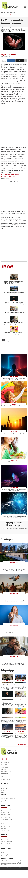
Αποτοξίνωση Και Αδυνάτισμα (8, 798)
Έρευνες (5, 12)
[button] (25, 7)
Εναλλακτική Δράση (5, 56)
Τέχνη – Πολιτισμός (5, 817)
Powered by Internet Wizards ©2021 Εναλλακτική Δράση (17, 867)
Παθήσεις (3, 828)
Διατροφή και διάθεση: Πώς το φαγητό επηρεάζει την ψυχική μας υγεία (14, 462)
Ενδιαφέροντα (7, 715)
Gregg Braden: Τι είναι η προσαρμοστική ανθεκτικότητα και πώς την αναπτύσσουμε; (14, 303)
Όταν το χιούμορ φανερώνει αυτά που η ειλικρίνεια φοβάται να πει (14, 632)
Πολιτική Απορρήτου (6, 771)
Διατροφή (3, 795)
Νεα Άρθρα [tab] (7, 267)
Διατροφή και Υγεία (5, 800)
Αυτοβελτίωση (18, 698)
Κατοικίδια (3, 810)
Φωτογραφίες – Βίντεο (6, 819)
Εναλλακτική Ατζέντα (7, 858)
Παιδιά (13, 12)
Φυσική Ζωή (4, 834)
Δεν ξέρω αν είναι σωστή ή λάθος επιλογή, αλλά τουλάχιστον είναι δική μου (14, 379)
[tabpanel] (14, 304)
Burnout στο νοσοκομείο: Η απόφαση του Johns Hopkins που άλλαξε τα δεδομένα (14, 293)
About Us (3, 766)
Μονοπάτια (4, 790)
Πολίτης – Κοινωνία (5, 816)
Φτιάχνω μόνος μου (6, 843)
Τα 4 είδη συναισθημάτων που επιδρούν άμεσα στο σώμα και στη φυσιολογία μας (13, 323)
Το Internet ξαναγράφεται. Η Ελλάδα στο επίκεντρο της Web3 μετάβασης (14, 490)
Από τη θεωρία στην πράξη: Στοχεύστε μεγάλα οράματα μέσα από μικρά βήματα (14, 433)
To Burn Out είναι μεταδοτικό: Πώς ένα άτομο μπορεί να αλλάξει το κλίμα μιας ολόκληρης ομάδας (13, 282)
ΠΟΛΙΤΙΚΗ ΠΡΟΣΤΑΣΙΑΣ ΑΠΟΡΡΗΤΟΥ (14, 533)
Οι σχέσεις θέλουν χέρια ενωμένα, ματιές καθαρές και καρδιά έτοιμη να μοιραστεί (13, 333)
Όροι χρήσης (4, 769)
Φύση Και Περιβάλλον (6, 845)
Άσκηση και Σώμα (5, 838)
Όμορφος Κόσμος (6, 805)
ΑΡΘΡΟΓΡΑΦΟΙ (4, 764)
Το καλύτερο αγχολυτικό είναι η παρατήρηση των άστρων (7, 736)
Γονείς (2, 12)
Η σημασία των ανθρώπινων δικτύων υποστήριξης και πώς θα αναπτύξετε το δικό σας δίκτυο (14, 601)
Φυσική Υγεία (4, 832)
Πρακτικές (3, 792)
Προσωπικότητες (5, 854)
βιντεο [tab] (5, 340)
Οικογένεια (9, 12)
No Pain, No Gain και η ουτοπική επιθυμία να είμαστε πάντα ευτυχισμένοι (14, 313)
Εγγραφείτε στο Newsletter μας (14, 524)
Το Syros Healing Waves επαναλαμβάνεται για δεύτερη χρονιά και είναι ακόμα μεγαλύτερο (21, 737)
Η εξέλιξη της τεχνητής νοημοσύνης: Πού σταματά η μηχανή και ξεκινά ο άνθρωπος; (14, 517)
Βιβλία (20, 715)
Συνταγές (3, 801)
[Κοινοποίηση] (11, 60)
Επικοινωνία (4, 773)
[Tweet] (19, 60)
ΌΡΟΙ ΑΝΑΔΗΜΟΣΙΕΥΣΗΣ (6, 775)
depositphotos (5, 762)
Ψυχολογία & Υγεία (14, 562)
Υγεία (12, 14)
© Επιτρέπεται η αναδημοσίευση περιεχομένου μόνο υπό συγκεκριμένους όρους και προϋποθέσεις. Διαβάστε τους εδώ (13, 778)
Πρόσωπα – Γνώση (6, 849)
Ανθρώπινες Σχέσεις (5, 14)
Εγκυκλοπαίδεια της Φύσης (8, 839)
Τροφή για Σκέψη (5, 855)
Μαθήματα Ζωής (5, 812)
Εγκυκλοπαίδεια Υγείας (6, 826)
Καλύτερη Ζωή (7, 681)
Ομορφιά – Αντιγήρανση (7, 841)
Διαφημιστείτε (4, 767)
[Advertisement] (14, 126)
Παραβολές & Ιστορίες (6, 814)
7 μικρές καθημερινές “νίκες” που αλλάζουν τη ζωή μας (14, 405)
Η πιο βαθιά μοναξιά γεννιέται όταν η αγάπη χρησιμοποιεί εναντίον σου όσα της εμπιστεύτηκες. (14, 664)
